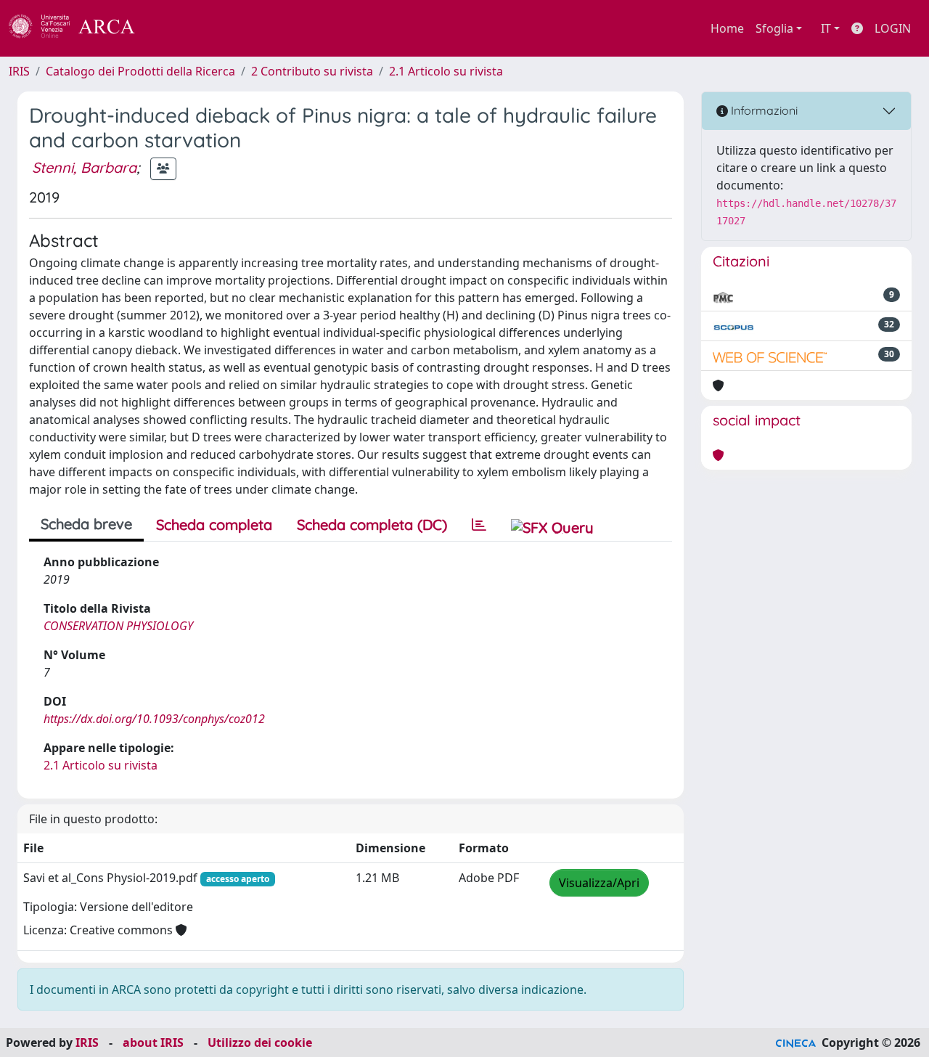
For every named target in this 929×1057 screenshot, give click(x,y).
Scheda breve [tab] (86, 524)
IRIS (19, 71)
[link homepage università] (174, 28)
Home (727, 28)
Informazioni (763, 110)
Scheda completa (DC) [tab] (372, 524)
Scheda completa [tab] (214, 524)
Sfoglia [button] (774, 28)
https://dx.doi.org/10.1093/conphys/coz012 (154, 719)
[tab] (479, 525)
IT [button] (826, 28)
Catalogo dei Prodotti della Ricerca (140, 71)
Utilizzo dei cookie (260, 1042)
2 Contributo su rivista (312, 71)
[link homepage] (80, 28)
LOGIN (893, 28)
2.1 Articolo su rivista (446, 71)
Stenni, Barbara (84, 167)
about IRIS (153, 1042)
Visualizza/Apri (599, 883)
